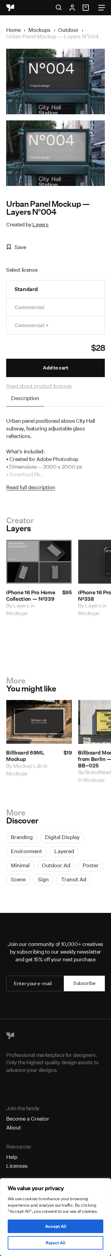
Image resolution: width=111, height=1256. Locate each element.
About (13, 1127)
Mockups (39, 30)
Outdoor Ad (56, 865)
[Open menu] (101, 7)
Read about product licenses (39, 386)
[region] (55, 1217)
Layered (64, 851)
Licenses (17, 1166)
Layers (40, 224)
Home (13, 30)
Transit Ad (73, 879)
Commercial (29, 307)
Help (11, 1157)
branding (22, 837)
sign (43, 879)
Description (25, 398)
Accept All (55, 1226)
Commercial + (31, 325)
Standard (26, 289)
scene (18, 879)
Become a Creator (27, 1118)
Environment (26, 851)
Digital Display (62, 837)
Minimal (20, 865)
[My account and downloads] (72, 8)
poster (91, 865)
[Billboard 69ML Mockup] (39, 722)
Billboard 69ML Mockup (25, 755)
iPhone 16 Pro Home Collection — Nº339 (30, 595)
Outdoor (68, 30)
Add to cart (55, 368)
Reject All (55, 1243)
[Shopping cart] (87, 8)
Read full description (30, 487)
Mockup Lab (27, 765)
